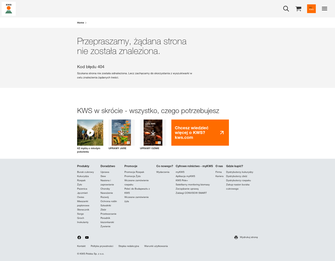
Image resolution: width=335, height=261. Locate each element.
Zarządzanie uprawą (187, 188)
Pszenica (82, 188)
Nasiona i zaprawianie (107, 182)
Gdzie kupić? (234, 166)
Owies (80, 197)
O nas (219, 166)
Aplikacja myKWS (185, 176)
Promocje (130, 166)
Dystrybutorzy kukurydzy (239, 172)
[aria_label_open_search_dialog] (286, 8)
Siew (103, 176)
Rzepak (81, 180)
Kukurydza (83, 176)
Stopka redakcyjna (128, 246)
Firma (218, 172)
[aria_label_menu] (324, 8)
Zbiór (103, 209)
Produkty (83, 166)
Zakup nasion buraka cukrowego (238, 186)
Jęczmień (82, 192)
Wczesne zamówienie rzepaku (136, 182)
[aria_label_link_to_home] (9, 8)
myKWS (180, 172)
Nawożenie (106, 192)
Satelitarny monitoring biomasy (193, 184)
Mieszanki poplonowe (83, 203)
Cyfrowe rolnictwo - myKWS (194, 166)
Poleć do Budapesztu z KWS (137, 190)
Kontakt (81, 246)
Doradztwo (107, 166)
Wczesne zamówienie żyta (136, 199)
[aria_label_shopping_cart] (298, 8)
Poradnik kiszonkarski (107, 220)
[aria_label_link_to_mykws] (311, 8)
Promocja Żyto (132, 176)
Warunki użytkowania (156, 246)
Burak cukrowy (85, 172)
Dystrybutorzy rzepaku (238, 180)
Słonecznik (83, 209)
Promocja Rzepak (134, 172)
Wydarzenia (162, 172)
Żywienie (105, 226)
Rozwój (104, 197)
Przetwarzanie (108, 213)
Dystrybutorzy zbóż (236, 176)
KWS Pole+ (182, 180)
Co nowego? (164, 166)
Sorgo (80, 213)
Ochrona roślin (108, 201)
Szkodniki (105, 205)
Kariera (219, 176)
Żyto (79, 184)
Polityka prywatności (102, 246)
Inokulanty (82, 222)
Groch (80, 218)
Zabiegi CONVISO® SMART (191, 192)
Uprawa (104, 172)
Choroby (105, 188)
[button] (90, 136)
